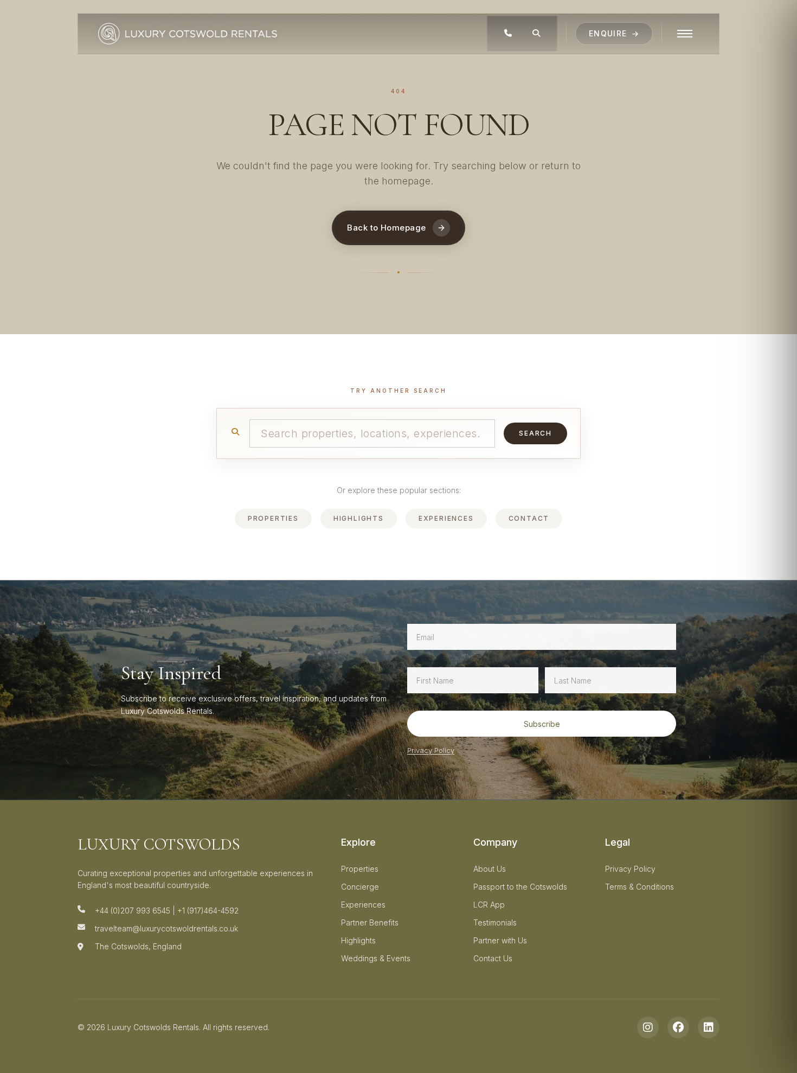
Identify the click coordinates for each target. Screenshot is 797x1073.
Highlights (358, 518)
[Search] (536, 34)
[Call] (508, 34)
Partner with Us (500, 940)
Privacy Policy (430, 750)
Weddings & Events (375, 958)
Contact (529, 518)
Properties (273, 518)
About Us (489, 868)
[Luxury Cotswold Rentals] (187, 33)
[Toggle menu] (685, 34)
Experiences (446, 518)
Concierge (360, 886)
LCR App (489, 904)
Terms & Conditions (639, 886)
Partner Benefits (369, 922)
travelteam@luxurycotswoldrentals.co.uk (166, 928)
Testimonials (495, 922)
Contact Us (492, 958)
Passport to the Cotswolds (520, 886)
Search (535, 433)
